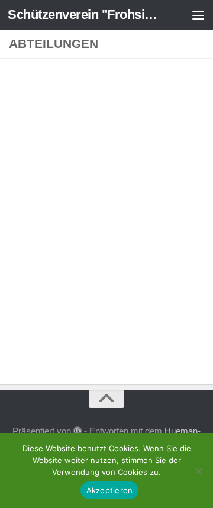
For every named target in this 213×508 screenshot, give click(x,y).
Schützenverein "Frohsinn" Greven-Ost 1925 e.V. (84, 14)
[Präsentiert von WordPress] (77, 431)
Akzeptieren (109, 490)
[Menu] (198, 15)
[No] (198, 471)
